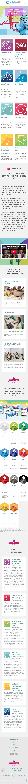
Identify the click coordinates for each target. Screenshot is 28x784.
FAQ (14, 744)
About (14, 742)
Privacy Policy (14, 745)
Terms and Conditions (14, 747)
